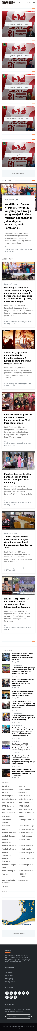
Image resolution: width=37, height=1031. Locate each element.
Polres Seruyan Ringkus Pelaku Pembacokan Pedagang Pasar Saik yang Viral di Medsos (23, 693)
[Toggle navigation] (33, 2)
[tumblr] (11, 993)
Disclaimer (9, 976)
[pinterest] (19, 993)
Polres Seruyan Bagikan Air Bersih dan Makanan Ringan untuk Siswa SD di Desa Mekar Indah (18, 418)
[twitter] (7, 997)
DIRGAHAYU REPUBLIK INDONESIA (18, 119)
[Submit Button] (29, 1016)
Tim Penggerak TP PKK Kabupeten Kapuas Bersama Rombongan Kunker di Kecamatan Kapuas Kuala (22, 747)
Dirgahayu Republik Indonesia (18, 24)
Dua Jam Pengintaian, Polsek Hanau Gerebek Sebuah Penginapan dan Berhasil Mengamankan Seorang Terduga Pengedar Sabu (23, 760)
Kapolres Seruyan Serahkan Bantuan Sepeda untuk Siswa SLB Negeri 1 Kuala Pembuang (18, 478)
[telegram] (7, 993)
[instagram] (22, 2)
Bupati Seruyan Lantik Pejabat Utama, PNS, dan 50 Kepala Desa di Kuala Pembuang (23, 718)
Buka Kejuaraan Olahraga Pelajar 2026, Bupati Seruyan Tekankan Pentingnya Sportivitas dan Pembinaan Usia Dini (23, 670)
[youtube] (23, 993)
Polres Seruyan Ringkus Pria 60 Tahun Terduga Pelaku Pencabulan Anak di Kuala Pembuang (23, 682)
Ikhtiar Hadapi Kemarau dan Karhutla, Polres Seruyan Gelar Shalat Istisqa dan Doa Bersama (17, 602)
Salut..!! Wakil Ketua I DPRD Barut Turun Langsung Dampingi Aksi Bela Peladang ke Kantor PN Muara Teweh (23, 705)
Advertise (8, 973)
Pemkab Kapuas (16, 741)
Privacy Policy (9, 982)
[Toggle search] (30, 2)
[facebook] (19, 2)
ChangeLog (9, 979)
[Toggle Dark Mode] (26, 2)
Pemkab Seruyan (11, 200)
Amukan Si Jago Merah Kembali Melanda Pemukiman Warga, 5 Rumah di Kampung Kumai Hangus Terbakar (18, 358)
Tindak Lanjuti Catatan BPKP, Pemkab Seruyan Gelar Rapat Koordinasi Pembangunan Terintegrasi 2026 (18, 542)
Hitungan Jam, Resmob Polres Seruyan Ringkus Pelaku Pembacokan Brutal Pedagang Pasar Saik (23, 656)
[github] (15, 997)
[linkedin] (15, 993)
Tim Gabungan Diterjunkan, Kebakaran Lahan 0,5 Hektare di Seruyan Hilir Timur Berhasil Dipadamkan (23, 772)
